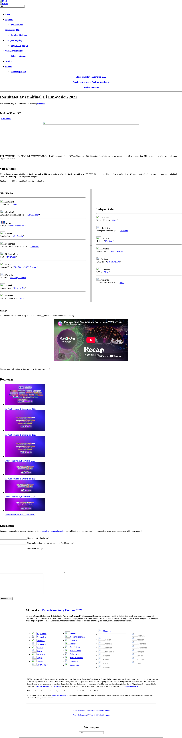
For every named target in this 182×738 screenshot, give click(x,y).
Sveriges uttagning (13, 40)
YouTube (57, 686)
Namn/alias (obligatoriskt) (38, 538)
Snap (15, 204)
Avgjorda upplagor (19, 45)
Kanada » (41, 654)
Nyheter (9, 19)
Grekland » (41, 644)
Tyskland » (74, 665)
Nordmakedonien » (78, 637)
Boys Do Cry (19, 288)
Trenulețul (35, 246)
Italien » (40, 651)
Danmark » (41, 637)
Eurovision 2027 (12, 30)
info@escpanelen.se (131, 686)
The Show (109, 241)
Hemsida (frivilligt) (35, 548)
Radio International (59, 695)
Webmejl (91, 710)
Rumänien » (75, 647)
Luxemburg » (42, 665)
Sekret (113, 220)
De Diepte (11, 257)
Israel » (40, 647)
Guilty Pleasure (116, 251)
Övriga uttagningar (14, 51)
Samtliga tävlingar (19, 35)
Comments (41, 104)
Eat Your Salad (113, 262)
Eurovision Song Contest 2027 (62, 610)
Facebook (38, 686)
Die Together (33, 215)
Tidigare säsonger (19, 56)
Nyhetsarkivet (17, 25)
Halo (122, 282)
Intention (124, 231)
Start (7, 14)
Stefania (21, 298)
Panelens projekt (18, 72)
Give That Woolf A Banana (25, 267)
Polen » (73, 644)
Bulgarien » (41, 633)
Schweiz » (74, 654)
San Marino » (75, 651)
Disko (106, 272)
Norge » (73, 640)
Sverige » (74, 661)
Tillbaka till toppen (103, 710)
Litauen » (41, 661)
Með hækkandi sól (16, 226)
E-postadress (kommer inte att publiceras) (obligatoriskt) (50, 543)
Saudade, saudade (18, 277)
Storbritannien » (76, 657)
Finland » (41, 640)
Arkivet (8, 61)
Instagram (46, 686)
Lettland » (41, 658)
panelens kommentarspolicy (53, 531)
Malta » (73, 633)
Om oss (8, 66)
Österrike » (108, 631)
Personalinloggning (80, 710)
